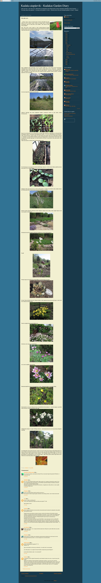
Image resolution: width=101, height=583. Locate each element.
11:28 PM (25, 487)
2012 (67, 40)
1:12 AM (25, 505)
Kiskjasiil (67, 105)
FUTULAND (67, 90)
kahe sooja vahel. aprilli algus (70, 106)
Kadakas (25, 508)
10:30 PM (26, 566)
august (67, 46)
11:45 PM (25, 495)
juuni (67, 49)
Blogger (55, 580)
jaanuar (67, 57)
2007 (67, 62)
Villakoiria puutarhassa (68, 116)
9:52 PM (25, 553)
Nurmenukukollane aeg (70, 54)
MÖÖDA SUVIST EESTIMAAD (70, 78)
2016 (67, 34)
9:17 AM (25, 539)
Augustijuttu (67, 82)
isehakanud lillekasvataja (29, 472)
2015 (67, 36)
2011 (67, 42)
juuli (67, 48)
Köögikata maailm (69, 85)
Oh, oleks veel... (69, 52)
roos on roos (68, 97)
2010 (67, 43)
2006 (67, 64)
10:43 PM (26, 531)
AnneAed (67, 77)
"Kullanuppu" (67, 102)
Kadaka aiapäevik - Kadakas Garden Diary (45, 5)
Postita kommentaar (26, 568)
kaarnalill (67, 81)
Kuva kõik (78, 108)
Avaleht (41, 573)
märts (67, 56)
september (68, 45)
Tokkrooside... (67, 98)
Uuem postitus (25, 573)
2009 (67, 59)
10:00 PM (26, 476)
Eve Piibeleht (26, 527)
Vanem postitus (58, 573)
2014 (67, 37)
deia (25, 498)
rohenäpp (67, 101)
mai (67, 51)
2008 (67, 61)
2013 (67, 39)
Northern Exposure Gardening (69, 113)
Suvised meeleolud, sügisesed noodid (71, 75)
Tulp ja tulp (67, 69)
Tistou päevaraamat (69, 74)
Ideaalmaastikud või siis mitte (70, 91)
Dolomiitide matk (68, 94)
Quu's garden (66, 114)
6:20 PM (25, 523)
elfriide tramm (26, 542)
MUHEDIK (26, 480)
